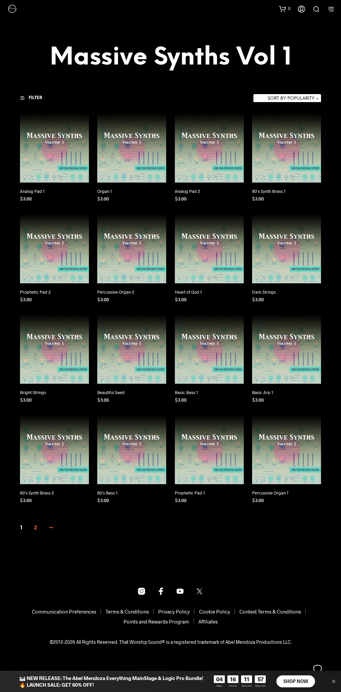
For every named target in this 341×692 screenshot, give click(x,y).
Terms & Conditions (127, 612)
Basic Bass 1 (186, 392)
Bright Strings (33, 392)
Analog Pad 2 (187, 191)
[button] (284, 8)
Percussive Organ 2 (115, 292)
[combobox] (287, 98)
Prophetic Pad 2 (35, 292)
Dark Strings (264, 292)
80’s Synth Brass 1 (268, 191)
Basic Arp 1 (262, 392)
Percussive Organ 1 (270, 492)
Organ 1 (104, 191)
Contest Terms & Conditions (270, 612)
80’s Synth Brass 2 (37, 492)
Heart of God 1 (188, 292)
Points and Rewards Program (156, 621)
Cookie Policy (214, 612)
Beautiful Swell (111, 392)
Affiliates (208, 621)
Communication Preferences (64, 612)
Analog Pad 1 (32, 191)
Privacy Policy (174, 612)
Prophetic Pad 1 (190, 492)
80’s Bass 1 (107, 492)
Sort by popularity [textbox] (291, 98)
